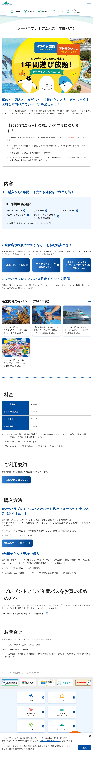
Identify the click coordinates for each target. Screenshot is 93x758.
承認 (84, 748)
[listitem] (19, 210)
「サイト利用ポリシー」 (50, 741)
